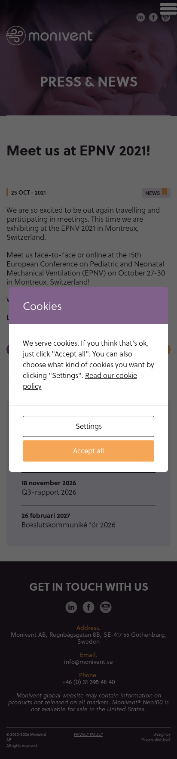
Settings (89, 426)
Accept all (88, 450)
